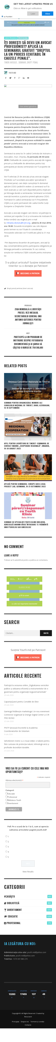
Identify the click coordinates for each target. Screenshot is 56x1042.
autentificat (18, 560)
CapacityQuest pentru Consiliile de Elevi (21, 701)
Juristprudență (11, 38)
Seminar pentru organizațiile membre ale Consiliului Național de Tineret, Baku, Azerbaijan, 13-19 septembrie (27, 405)
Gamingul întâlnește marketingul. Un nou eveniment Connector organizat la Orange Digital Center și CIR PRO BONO (26, 714)
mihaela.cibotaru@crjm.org (18, 222)
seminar (19, 288)
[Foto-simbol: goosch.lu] (28, 96)
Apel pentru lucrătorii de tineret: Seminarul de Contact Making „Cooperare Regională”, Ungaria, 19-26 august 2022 (27, 446)
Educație (11, 794)
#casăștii (9, 896)
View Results (28, 871)
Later (33, 13)
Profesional (23, 38)
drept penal (11, 288)
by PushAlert (8, 16)
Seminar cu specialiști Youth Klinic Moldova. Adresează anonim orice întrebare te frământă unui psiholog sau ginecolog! (26, 524)
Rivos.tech (28, 1017)
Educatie (12, 916)
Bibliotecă (12, 903)
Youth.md (12, 72)
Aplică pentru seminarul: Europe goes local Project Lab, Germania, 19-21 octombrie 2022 (25, 485)
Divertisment (12, 803)
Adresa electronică (14, 780)
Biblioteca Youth (14, 800)
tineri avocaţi (28, 288)
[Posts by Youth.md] (5, 72)
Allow (47, 13)
